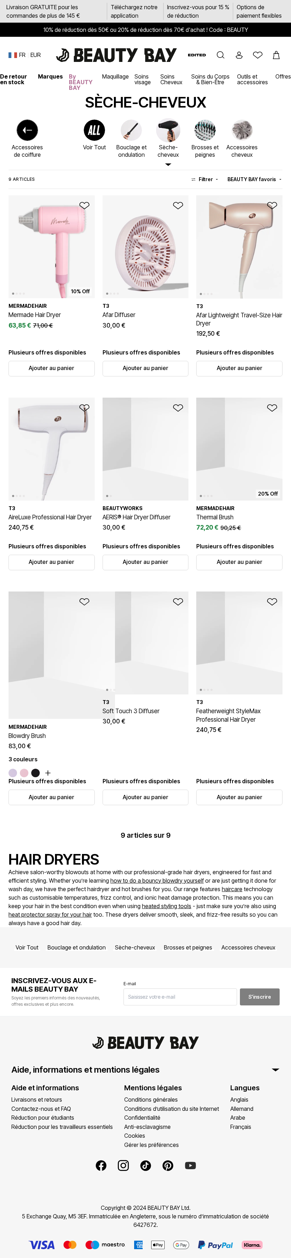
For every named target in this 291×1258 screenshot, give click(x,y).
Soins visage (142, 79)
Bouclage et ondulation (77, 947)
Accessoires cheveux (248, 947)
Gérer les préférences (151, 1144)
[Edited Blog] (197, 55)
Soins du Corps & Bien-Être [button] (210, 79)
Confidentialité (142, 1117)
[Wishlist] (257, 55)
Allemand (241, 1108)
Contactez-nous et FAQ (41, 1108)
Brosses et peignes (188, 947)
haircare (232, 889)
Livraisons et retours (36, 1099)
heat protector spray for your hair (50, 914)
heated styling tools (166, 906)
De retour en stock (13, 79)
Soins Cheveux (171, 79)
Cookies (134, 1135)
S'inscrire (259, 997)
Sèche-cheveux (135, 947)
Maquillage (115, 76)
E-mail (129, 983)
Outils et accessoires (252, 79)
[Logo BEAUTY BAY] (116, 55)
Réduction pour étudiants (42, 1117)
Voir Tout (27, 947)
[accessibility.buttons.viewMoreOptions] (48, 773)
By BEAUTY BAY (81, 82)
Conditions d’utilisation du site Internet (171, 1108)
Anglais (239, 1099)
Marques (50, 76)
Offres (283, 76)
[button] (220, 55)
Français (240, 1126)
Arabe (237, 1117)
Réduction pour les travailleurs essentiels (62, 1126)
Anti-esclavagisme (147, 1126)
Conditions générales (151, 1099)
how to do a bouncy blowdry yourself (157, 880)
